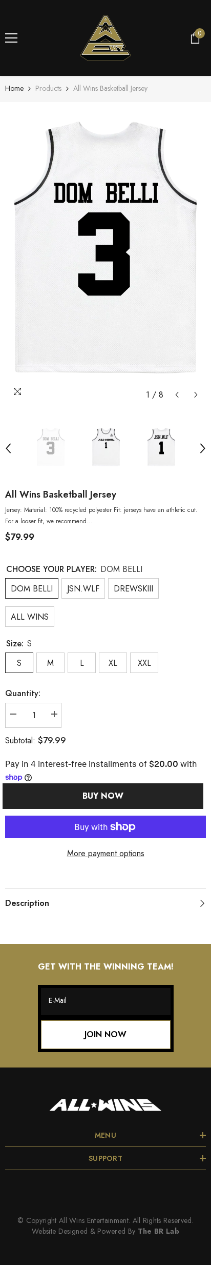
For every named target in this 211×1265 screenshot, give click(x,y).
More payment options (105, 853)
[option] (105, 256)
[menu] (11, 38)
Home (14, 88)
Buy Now (106, 796)
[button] (177, 395)
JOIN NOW (105, 1034)
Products (48, 88)
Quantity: (22, 693)
